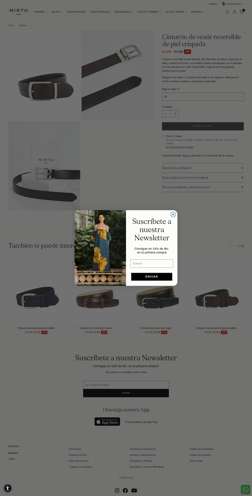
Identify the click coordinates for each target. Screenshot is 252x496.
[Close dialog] (173, 214)
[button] (7, 488)
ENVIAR (151, 276)
